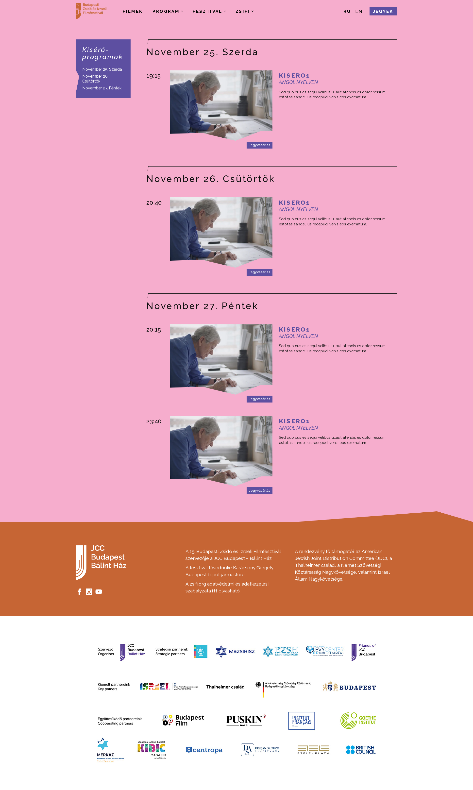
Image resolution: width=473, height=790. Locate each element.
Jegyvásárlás (259, 145)
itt (214, 590)
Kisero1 (294, 75)
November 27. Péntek (101, 88)
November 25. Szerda (102, 69)
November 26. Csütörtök (95, 79)
